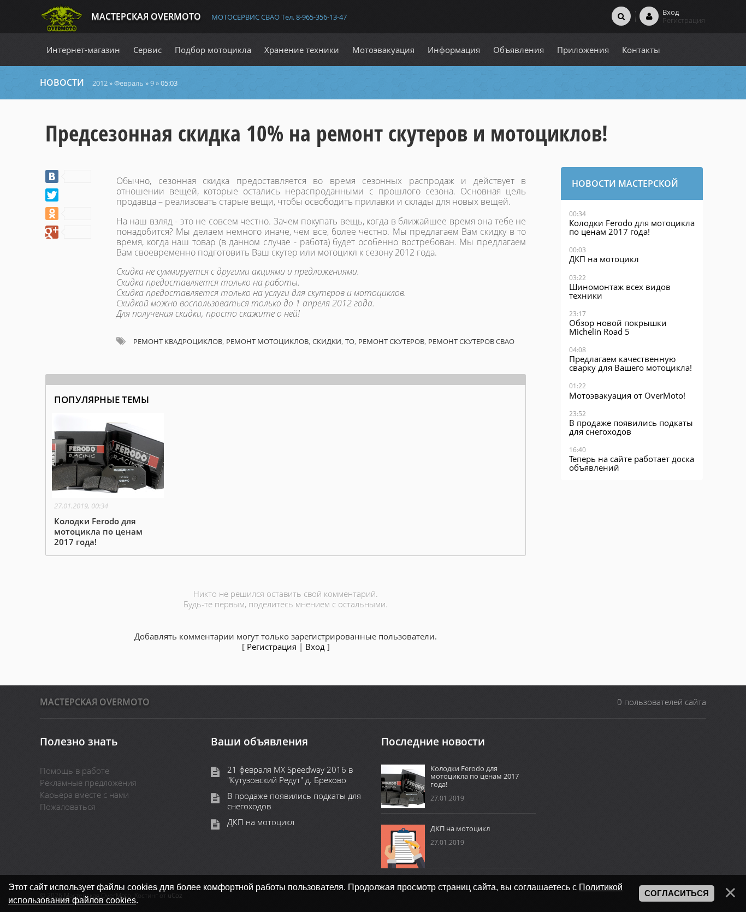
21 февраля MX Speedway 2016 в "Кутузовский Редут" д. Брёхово (290, 775)
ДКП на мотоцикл (260, 822)
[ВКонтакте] (68, 176)
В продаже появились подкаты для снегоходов (294, 801)
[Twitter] (51, 195)
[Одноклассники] (68, 213)
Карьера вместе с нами (84, 794)
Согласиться (676, 893)
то (349, 341)
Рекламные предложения (88, 782)
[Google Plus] (68, 232)
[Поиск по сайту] (621, 15)
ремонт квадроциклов (177, 341)
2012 (100, 83)
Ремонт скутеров (391, 341)
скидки (326, 341)
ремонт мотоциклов (267, 341)
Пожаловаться (68, 806)
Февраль (129, 83)
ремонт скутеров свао (471, 341)
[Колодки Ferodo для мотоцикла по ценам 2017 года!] (108, 481)
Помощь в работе (74, 770)
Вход (315, 646)
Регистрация (272, 646)
